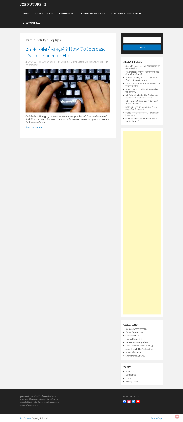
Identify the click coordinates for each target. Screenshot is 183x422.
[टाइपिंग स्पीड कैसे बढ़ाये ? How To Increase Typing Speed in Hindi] (68, 90)
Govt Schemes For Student (138, 346)
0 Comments (32, 65)
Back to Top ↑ (157, 418)
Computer (65, 62)
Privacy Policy (131, 381)
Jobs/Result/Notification (126, 14)
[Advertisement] (142, 222)
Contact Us (130, 375)
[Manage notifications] (177, 417)
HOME (26, 14)
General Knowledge (91, 14)
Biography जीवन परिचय (135, 329)
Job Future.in (33, 4)
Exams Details (77, 62)
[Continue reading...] (34, 127)
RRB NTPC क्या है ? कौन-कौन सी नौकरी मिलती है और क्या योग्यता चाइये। (141, 79)
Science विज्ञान (131, 352)
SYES (33, 62)
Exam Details (66, 14)
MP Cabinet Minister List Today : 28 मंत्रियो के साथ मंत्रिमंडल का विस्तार (141, 96)
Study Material (31, 23)
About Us (129, 371)
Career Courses (44, 14)
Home (128, 378)
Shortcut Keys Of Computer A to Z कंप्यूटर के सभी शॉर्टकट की (141, 108)
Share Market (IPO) (134, 356)
